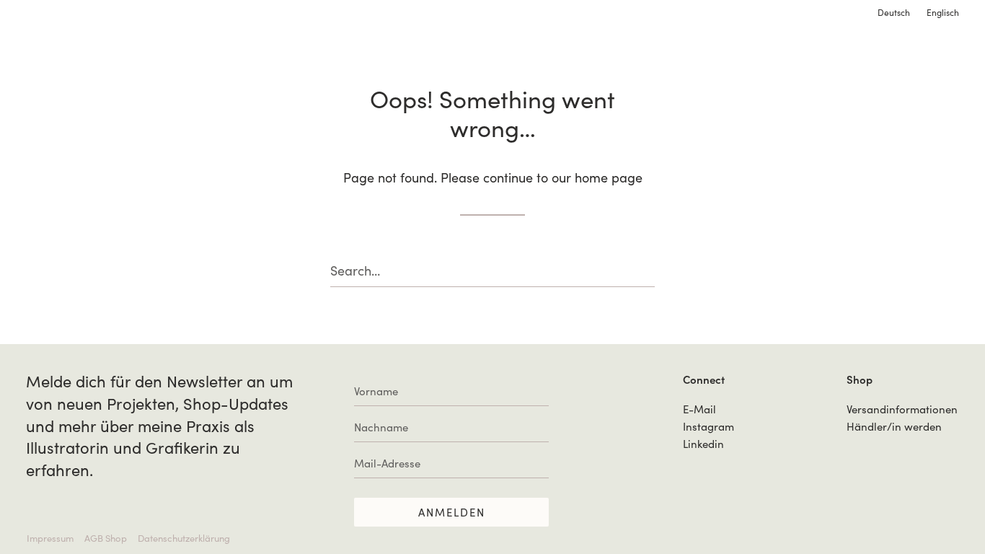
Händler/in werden (894, 426)
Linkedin (703, 443)
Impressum (50, 538)
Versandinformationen (902, 409)
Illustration (67, 53)
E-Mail (699, 409)
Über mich (736, 53)
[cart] (948, 53)
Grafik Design (178, 53)
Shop (810, 53)
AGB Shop (105, 538)
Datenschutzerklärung (184, 538)
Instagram (708, 426)
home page (608, 177)
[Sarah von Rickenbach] (492, 52)
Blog (867, 53)
